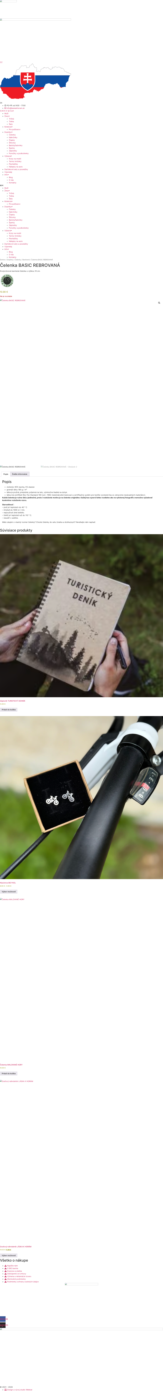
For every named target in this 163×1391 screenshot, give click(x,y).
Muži (6, 113)
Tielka (11, 121)
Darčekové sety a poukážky (16, 169)
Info (6, 175)
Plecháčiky (13, 164)
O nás (11, 180)
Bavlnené (26, 260)
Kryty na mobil (15, 159)
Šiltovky (12, 143)
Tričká (11, 119)
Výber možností (9, 892)
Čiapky (12, 140)
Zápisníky (13, 151)
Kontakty (12, 183)
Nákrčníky (13, 137)
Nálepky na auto (16, 167)
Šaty (11, 124)
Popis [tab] (5, 474)
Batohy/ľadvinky (15, 145)
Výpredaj (8, 172)
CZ (1, 62)
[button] (81, 185)
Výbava (7, 156)
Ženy (6, 116)
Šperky (12, 148)
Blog (11, 177)
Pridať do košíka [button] (9, 710)
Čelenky (12, 135)
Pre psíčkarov (14, 129)
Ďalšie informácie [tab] (19, 474)
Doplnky (7, 132)
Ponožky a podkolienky (19, 153)
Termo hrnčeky (15, 161)
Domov (3, 260)
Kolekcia (7, 127)
